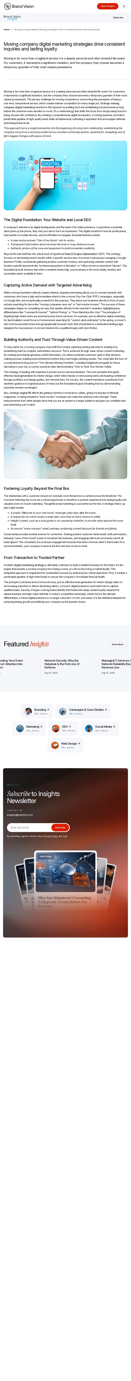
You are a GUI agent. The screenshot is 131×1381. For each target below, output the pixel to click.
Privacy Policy (51, 836)
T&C (65, 836)
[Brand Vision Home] (19, 6)
